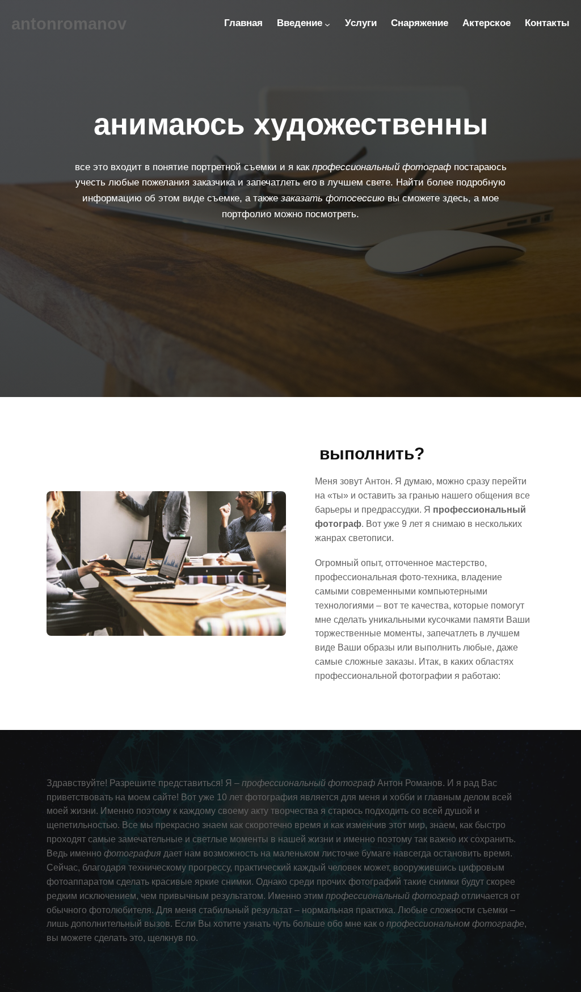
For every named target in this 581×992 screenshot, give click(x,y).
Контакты (547, 23)
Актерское (486, 23)
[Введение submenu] (327, 24)
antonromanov (69, 24)
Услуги (361, 23)
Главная (243, 23)
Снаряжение (419, 23)
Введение (299, 23)
